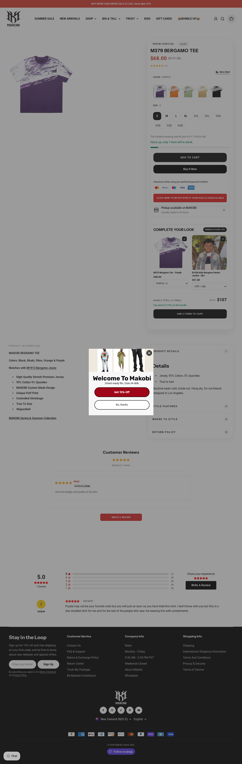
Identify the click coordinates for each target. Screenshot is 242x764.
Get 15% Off (122, 392)
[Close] (149, 353)
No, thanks (122, 404)
